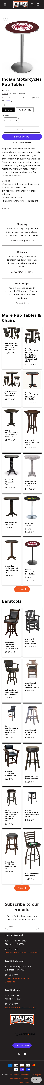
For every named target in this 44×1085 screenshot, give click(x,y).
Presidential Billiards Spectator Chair (32, 685)
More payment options (22, 143)
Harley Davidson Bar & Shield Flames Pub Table (11, 434)
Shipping (5, 93)
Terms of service (29, 1078)
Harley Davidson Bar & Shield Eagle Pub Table (31, 396)
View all (22, 589)
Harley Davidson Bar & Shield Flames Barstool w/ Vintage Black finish (11, 815)
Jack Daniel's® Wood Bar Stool (31, 778)
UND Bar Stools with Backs (31, 875)
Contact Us (21, 303)
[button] (5, 4)
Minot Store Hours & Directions (20, 1007)
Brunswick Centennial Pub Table (32, 442)
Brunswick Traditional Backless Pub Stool (10, 865)
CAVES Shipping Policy (21, 240)
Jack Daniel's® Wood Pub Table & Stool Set (11, 394)
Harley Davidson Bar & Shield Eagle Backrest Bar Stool (11, 730)
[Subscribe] (36, 927)
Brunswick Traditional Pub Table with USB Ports (11, 569)
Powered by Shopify (21, 1074)
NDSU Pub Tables (29, 524)
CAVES (11, 1074)
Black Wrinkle (24, 110)
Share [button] (6, 208)
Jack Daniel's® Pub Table (11, 523)
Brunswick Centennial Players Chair (31, 641)
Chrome (8, 110)
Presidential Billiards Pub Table (10, 482)
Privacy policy (15, 1078)
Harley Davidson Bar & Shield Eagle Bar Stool (32, 813)
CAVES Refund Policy (21, 271)
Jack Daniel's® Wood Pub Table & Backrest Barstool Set (11, 346)
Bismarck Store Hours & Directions (22, 952)
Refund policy (37, 1075)
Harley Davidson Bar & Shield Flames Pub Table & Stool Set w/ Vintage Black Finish (31, 355)
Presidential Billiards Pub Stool (30, 732)
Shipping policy (23, 1082)
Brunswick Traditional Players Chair (10, 773)
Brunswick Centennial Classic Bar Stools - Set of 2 (11, 645)
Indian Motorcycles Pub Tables (30, 572)
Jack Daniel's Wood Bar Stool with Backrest (11, 692)
